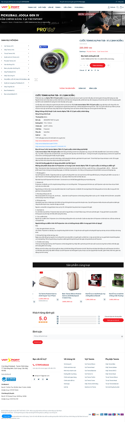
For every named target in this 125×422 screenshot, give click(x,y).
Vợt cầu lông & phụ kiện (112, 387)
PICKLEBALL (79, 7)
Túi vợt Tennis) (9, 53)
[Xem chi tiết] (51, 299)
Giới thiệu (42, 7)
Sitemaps (67, 383)
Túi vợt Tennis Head (111, 380)
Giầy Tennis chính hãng (91, 383)
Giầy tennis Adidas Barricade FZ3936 (46, 143)
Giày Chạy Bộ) (9, 86)
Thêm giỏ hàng (97, 65)
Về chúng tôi (67, 364)
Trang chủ (32, 7)
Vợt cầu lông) (9, 64)
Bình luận (93, 88)
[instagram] (42, 379)
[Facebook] (85, 70)
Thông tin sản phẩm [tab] (67, 88)
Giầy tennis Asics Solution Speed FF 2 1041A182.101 (50, 146)
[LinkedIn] (98, 70)
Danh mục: (83, 51)
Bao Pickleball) (9, 90)
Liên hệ (50, 7)
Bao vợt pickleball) (10, 94)
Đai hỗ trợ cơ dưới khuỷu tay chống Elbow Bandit (89, 295)
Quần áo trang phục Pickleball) (14, 83)
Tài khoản (112, 7)
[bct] (8, 379)
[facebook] (34, 379)
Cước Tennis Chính (102, 51)
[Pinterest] (95, 70)
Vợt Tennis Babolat (90, 370)
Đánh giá (82, 88)
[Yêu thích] (108, 65)
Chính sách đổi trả (69, 380)
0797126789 (25, 1)
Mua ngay (82, 1)
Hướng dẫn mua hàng (70, 374)
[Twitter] (88, 70)
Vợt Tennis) (8, 46)
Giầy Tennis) (9, 49)
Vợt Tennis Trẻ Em (90, 377)
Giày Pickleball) (10, 72)
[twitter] (38, 379)
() (123, 7)
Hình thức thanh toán (70, 370)
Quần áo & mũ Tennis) (11, 57)
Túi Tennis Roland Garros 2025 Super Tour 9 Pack (42, 295)
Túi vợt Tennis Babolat (112, 383)
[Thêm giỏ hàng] (98, 299)
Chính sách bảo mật (70, 367)
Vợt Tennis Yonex (90, 380)
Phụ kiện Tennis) (10, 61)
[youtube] (47, 379)
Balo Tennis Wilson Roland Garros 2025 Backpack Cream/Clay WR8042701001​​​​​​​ (65, 296)
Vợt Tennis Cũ (89, 374)
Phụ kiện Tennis (18, 22)
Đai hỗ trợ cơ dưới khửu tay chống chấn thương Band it (112, 295)
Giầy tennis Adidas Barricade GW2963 (46, 141)
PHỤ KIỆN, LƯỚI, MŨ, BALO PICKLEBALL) (17, 79)
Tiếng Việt (121, 1)
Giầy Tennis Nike (110, 364)
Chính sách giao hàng (70, 377)
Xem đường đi (6, 374)
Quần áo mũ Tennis (90, 387)
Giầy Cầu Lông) (9, 75)
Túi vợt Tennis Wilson (112, 377)
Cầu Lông (67, 7)
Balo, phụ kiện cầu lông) (12, 68)
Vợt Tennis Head (89, 367)
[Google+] (92, 70)
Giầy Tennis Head (111, 374)
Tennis (57, 7)
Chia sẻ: (82, 70)
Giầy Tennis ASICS (111, 370)
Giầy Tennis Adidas (111, 367)
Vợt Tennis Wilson (90, 364)
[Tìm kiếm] (118, 7)
